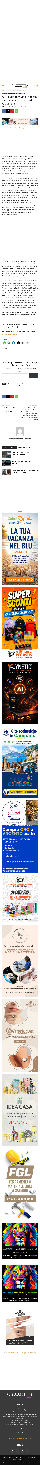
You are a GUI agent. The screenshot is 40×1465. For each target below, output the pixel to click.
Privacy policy (20, 1428)
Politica (17, 1457)
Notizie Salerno (26, 383)
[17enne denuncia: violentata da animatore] (6, 463)
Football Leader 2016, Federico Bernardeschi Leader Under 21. (9, 410)
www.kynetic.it (33, 1463)
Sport (19, 1459)
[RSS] (17, 1451)
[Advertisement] (20, 21)
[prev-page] (3, 479)
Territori (5, 1457)
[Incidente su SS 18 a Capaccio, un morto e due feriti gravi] (6, 454)
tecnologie (26, 1463)
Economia (22, 1457)
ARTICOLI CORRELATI (9, 447)
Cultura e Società (11, 90)
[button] (3, 86)
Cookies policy (20, 1432)
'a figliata (9, 383)
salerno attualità (16, 386)
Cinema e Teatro (21, 90)
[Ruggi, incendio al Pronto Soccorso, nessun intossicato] (6, 472)
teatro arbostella (31, 386)
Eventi (14, 1459)
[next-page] (6, 479)
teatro (23, 386)
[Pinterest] (12, 111)
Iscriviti (33, 376)
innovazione (12, 1463)
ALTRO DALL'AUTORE (24, 447)
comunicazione (19, 1463)
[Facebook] (4, 111)
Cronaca (22, 93)
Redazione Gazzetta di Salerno (11, 106)
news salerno (17, 383)
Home (3, 90)
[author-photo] (20, 435)
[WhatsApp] (16, 111)
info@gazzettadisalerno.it (24, 1438)
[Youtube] (27, 1451)
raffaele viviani (6, 386)
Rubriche (25, 1459)
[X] (8, 111)
